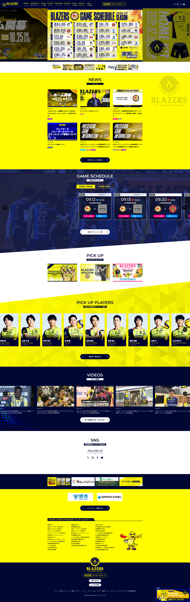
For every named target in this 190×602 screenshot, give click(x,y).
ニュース (56, 591)
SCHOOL (67, 4)
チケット (78, 591)
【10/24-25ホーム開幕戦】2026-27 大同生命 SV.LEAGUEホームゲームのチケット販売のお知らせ (62, 113)
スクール (90, 591)
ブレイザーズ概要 (101, 591)
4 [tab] (96, 416)
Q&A (89, 4)
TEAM (43, 4)
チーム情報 (71, 591)
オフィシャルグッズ (111, 591)
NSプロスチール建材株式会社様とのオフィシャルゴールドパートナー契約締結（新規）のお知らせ (127, 113)
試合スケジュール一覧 (95, 232)
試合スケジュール (64, 591)
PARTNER (59, 4)
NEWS (26, 4)
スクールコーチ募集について (56, 144)
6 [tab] (100, 416)
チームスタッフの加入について (89, 111)
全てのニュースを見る (95, 160)
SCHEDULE (34, 4)
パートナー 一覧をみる (95, 508)
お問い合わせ (95, 581)
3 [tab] (94, 416)
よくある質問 (95, 585)
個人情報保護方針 (132, 591)
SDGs (74, 4)
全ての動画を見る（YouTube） (95, 419)
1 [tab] (89, 416)
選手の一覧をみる (95, 356)
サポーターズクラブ (121, 591)
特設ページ (101, 216)
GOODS (81, 4)
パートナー (83, 591)
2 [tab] (91, 416)
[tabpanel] (95, 400)
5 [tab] (98, 416)
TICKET (50, 4)
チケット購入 (89, 216)
